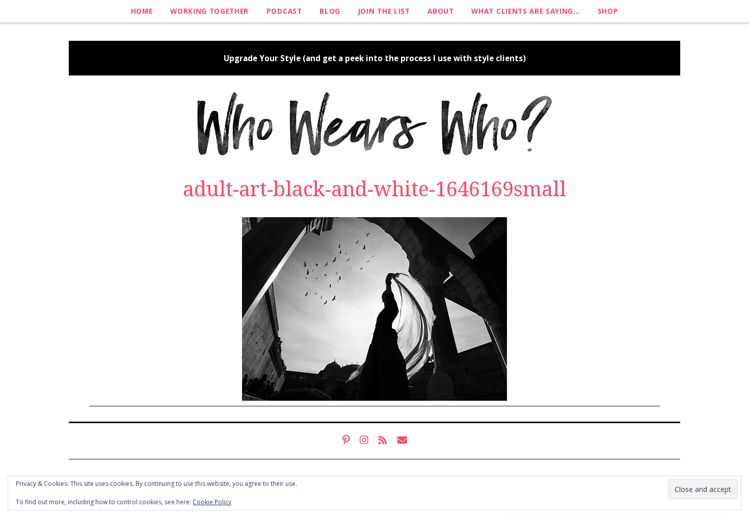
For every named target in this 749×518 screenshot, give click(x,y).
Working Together (209, 11)
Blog (329, 11)
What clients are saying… (525, 11)
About (440, 11)
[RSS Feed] (383, 440)
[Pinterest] (346, 440)
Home (142, 11)
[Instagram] (364, 440)
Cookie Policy (212, 502)
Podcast (284, 11)
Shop (608, 11)
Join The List (384, 11)
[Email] (402, 440)
